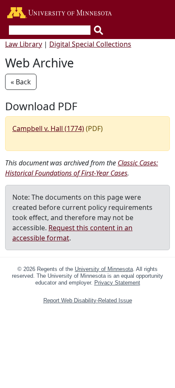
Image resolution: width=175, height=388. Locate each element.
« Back (21, 82)
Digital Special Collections (90, 44)
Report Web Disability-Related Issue (87, 300)
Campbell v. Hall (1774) (48, 128)
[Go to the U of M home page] (59, 13)
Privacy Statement (117, 282)
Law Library (23, 44)
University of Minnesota (104, 269)
